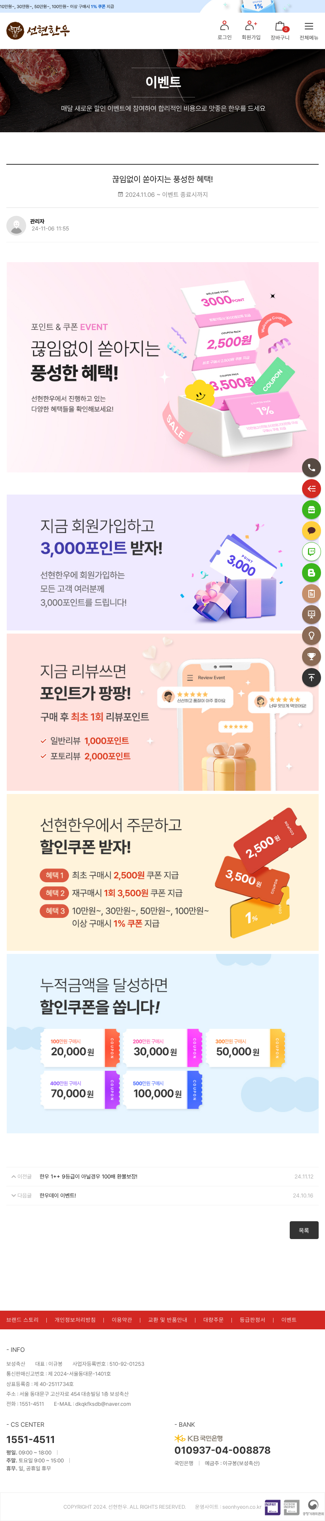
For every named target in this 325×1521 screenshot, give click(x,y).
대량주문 (213, 1320)
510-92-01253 (126, 1364)
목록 (304, 1230)
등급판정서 (253, 1320)
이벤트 (289, 1320)
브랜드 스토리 (22, 1320)
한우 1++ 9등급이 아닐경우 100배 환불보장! (89, 1176)
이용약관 (122, 1320)
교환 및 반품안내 (167, 1320)
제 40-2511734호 (54, 1384)
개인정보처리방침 (75, 1320)
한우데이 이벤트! (58, 1195)
